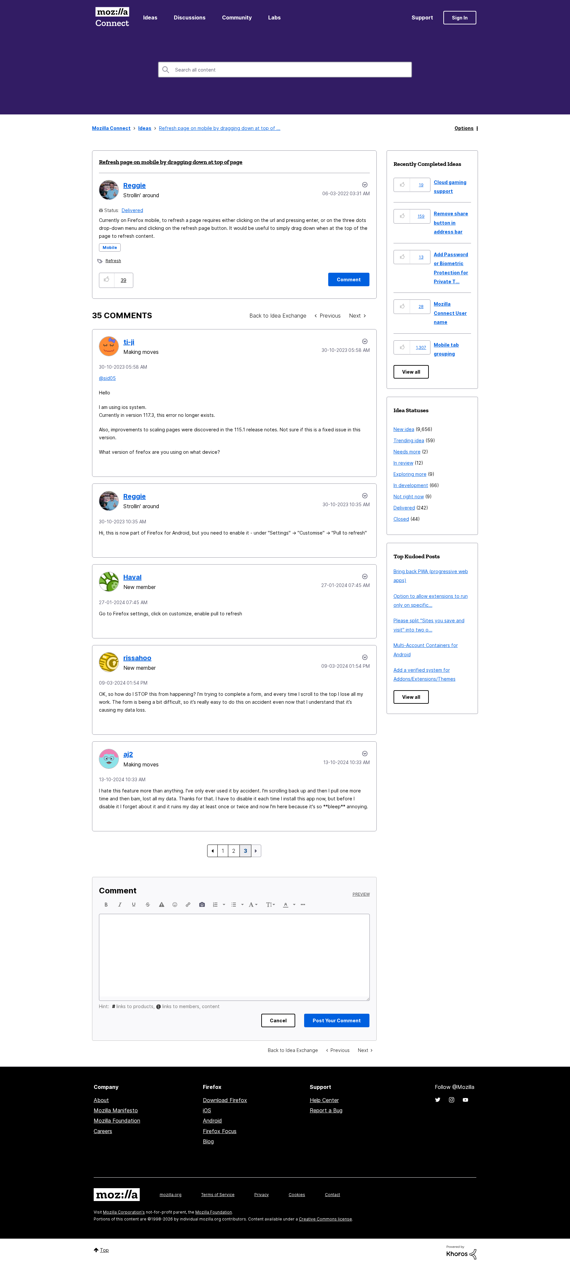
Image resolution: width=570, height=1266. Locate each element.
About (101, 1100)
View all (411, 372)
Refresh (113, 260)
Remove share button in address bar (451, 222)
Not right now (409, 496)
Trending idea (409, 440)
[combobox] (285, 69)
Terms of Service (218, 1194)
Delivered (132, 210)
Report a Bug (326, 1110)
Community (237, 17)
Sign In (460, 17)
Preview (361, 894)
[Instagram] (452, 1100)
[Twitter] (438, 1100)
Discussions (190, 17)
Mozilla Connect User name (450, 313)
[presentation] (106, 905)
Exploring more (410, 474)
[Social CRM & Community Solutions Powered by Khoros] (461, 1252)
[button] (106, 280)
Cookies (297, 1194)
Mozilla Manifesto (116, 1110)
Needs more (407, 451)
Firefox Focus (220, 1131)
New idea (404, 429)
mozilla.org (170, 1194)
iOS (207, 1110)
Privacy (261, 1194)
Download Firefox (225, 1100)
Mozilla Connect (112, 17)
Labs (274, 17)
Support (422, 17)
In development (411, 485)
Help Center (324, 1100)
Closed (401, 519)
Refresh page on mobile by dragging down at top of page (170, 162)
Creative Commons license (325, 1219)
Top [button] (104, 1250)
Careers (103, 1131)
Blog (208, 1141)
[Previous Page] (212, 851)
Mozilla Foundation (117, 1120)
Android (212, 1120)
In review (403, 463)
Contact (332, 1194)
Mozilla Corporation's (124, 1212)
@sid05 (107, 378)
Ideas (150, 17)
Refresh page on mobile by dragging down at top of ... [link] (219, 128)
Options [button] (464, 128)
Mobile (110, 247)
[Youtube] (465, 1100)
